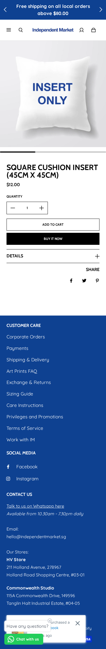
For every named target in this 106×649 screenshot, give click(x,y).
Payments (17, 348)
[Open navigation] (12, 30)
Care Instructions (25, 405)
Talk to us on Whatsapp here (35, 506)
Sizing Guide (20, 394)
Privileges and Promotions (35, 416)
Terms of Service (25, 428)
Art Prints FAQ (22, 371)
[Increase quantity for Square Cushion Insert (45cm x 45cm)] (42, 208)
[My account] (82, 30)
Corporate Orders (26, 337)
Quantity (14, 196)
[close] (77, 623)
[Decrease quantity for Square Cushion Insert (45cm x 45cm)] (13, 208)
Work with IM (21, 439)
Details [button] (15, 255)
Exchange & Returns (29, 382)
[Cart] (93, 30)
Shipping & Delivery (28, 359)
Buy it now (53, 239)
